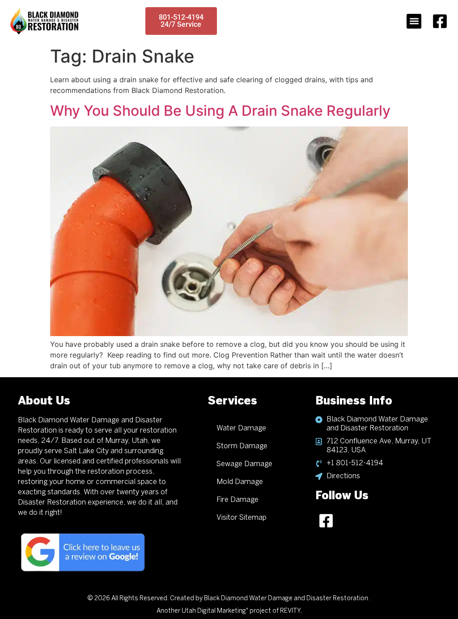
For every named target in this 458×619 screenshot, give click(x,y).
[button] (414, 21)
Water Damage (241, 428)
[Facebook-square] (439, 21)
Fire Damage (237, 500)
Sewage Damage (244, 464)
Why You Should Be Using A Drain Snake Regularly (220, 110)
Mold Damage (239, 482)
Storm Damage (241, 446)
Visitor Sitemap (241, 517)
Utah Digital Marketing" (215, 611)
